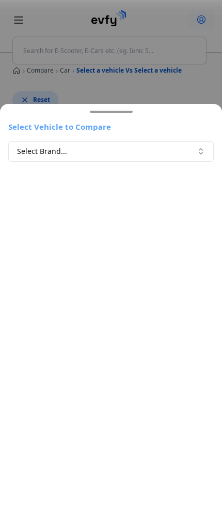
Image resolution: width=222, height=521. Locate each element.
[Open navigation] (18, 20)
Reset (41, 99)
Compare (40, 70)
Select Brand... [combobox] (42, 151)
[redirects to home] (108, 18)
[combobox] (109, 50)
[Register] (201, 19)
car (65, 70)
